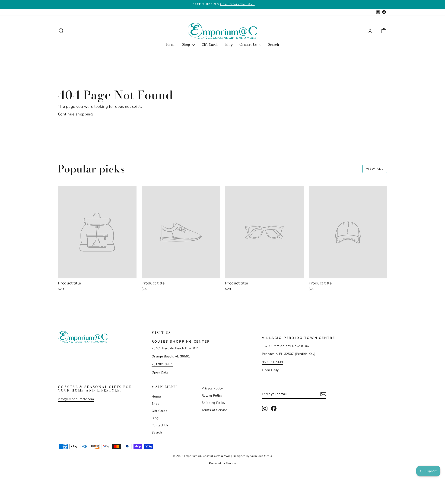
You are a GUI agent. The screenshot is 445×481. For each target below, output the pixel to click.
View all (375, 169)
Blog (228, 44)
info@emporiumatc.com (76, 399)
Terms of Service (214, 410)
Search (273, 44)
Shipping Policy (213, 403)
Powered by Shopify (222, 463)
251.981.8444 (162, 364)
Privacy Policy (212, 388)
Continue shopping (75, 114)
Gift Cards (210, 44)
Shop (186, 44)
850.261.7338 (272, 362)
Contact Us (248, 44)
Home (170, 44)
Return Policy (212, 395)
